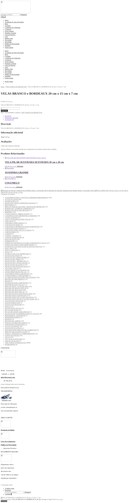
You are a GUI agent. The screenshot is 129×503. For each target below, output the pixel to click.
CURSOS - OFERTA (12, 236)
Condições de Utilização (12, 27)
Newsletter (8, 40)
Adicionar (4, 110)
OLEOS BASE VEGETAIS (14, 301)
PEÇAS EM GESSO (11, 310)
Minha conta (9, 38)
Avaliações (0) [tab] (9, 120)
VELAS (7, 337)
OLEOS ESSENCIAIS (12, 303)
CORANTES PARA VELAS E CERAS (18, 230)
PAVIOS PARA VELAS (13, 308)
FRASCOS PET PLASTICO (14, 265)
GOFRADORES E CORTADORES (17, 275)
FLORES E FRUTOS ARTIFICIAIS (17, 254)
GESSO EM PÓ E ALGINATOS (15, 270)
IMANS (7, 281)
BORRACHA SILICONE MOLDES (17, 210)
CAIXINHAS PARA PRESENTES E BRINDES (21, 216)
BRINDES (8, 212)
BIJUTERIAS (9, 205)
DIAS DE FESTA (11, 239)
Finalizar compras (10, 33)
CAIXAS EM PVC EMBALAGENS (17, 214)
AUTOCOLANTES (11, 199)
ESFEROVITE (10, 241)
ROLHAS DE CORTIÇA (13, 321)
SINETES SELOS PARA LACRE (16, 332)
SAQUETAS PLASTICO (13, 328)
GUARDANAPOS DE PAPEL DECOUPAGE (20, 277)
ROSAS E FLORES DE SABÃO (16, 323)
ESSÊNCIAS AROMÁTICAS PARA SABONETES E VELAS (26, 243)
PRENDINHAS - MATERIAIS (15, 315)
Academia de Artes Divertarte (14, 22)
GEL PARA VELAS (11, 268)
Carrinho (7, 26)
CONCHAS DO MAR (12, 225)
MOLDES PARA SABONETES (15, 295)
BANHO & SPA (10, 201)
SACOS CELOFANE (12, 326)
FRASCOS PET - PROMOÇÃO (15, 261)
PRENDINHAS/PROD (12, 317)
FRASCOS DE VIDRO (12, 259)
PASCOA (8, 306)
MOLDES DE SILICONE (13, 290)
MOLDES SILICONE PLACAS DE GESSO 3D (21, 299)
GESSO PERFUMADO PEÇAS (15, 272)
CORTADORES (10, 232)
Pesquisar (8, 490)
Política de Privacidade (12, 44)
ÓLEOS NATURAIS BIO (13, 305)
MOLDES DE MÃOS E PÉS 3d (15, 288)
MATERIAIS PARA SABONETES (16, 283)
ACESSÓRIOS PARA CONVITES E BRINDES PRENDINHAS (26, 197)
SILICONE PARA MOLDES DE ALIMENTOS (20, 330)
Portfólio (7, 46)
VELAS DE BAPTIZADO (14, 339)
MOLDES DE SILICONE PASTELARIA (18, 294)
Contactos (8, 29)
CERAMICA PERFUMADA (14, 223)
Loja (6, 36)
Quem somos (9, 47)
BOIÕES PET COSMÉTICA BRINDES (18, 208)
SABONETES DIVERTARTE (15, 324)
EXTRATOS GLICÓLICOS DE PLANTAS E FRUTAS (23, 246)
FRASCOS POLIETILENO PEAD (16, 266)
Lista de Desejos (10, 35)
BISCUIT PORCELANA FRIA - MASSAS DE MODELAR (25, 207)
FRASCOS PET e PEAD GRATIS (16, 263)
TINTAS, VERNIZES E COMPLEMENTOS (20, 334)
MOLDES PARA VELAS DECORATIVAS (19, 297)
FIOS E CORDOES (11, 250)
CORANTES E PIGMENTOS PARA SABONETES (22, 227)
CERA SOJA (9, 221)
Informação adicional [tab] (11, 118)
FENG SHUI (9, 248)
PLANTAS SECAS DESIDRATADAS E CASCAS (22, 314)
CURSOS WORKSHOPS (13, 237)
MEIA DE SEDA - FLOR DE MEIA (17, 286)
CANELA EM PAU (11, 217)
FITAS (7, 252)
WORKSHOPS (10, 344)
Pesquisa (23, 14)
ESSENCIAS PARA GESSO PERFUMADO (19, 245)
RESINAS (8, 319)
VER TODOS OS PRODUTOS (16, 87)
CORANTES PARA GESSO (14, 228)
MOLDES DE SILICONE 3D (14, 292)
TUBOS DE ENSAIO (12, 335)
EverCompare (9, 31)
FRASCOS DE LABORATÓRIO (16, 257)
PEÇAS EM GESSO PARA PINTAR (17, 312)
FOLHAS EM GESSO (12, 256)
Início (6, 20)
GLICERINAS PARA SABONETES (17, 274)
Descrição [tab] (8, 116)
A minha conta (9, 488)
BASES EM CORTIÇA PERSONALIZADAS (20, 203)
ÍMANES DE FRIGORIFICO (14, 279)
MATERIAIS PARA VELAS (14, 285)
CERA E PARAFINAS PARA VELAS (17, 219)
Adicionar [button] (20, 166)
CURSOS (8, 234)
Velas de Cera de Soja (12, 341)
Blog (6, 24)
